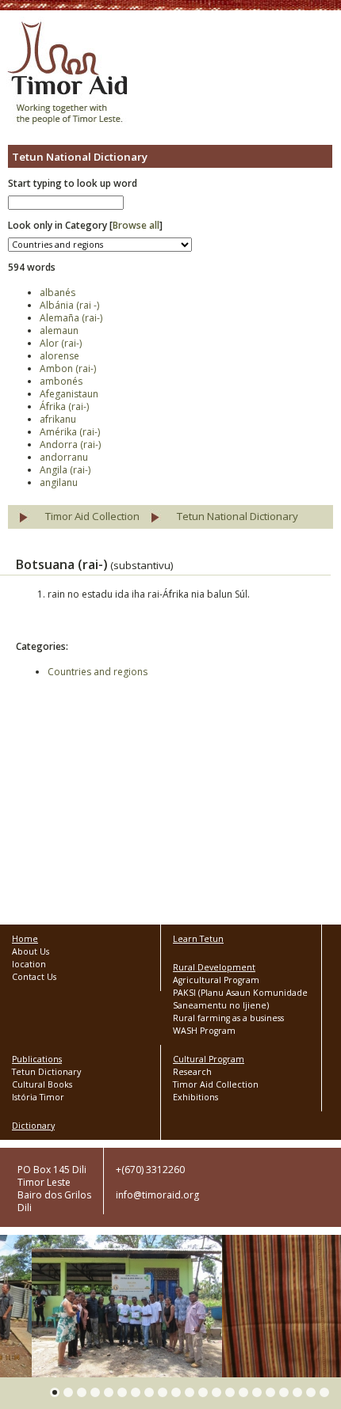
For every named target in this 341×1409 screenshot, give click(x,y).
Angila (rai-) (65, 470)
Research (192, 1071)
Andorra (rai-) (70, 444)
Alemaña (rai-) (71, 318)
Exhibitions (195, 1097)
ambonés (61, 381)
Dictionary (33, 1125)
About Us (30, 951)
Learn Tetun (198, 938)
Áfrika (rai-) (64, 406)
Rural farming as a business (228, 1018)
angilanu (59, 482)
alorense (59, 356)
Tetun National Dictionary (237, 516)
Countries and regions (98, 671)
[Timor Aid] (67, 74)
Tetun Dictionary (46, 1071)
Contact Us (34, 976)
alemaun (59, 330)
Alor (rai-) (61, 343)
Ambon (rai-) (68, 368)
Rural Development (214, 967)
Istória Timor (38, 1097)
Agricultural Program (216, 980)
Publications (37, 1059)
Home (25, 938)
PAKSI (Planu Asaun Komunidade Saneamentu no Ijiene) (240, 999)
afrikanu (58, 419)
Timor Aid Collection (92, 516)
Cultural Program (208, 1059)
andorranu (64, 457)
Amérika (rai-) (70, 432)
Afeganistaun (69, 394)
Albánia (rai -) (69, 305)
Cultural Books (42, 1084)
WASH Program (204, 1030)
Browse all (136, 225)
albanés (57, 292)
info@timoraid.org (157, 1195)
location (29, 964)
